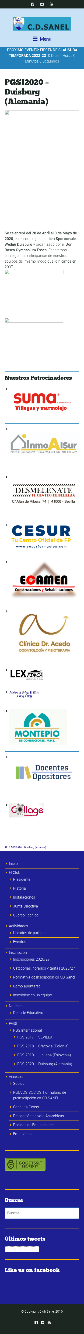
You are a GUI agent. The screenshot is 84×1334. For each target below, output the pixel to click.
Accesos (16, 1076)
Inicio (13, 863)
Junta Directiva (25, 906)
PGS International (27, 1030)
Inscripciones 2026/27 (31, 959)
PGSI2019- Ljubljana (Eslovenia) (44, 1055)
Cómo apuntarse (26, 986)
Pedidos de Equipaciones (33, 1124)
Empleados (22, 1133)
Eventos (19, 941)
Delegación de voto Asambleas (38, 1115)
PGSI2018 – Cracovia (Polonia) (43, 1046)
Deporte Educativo (28, 1012)
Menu (45, 39)
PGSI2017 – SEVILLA (34, 1037)
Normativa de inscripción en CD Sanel (44, 977)
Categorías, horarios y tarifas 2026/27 (44, 968)
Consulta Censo (26, 1106)
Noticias (15, 1005)
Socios (18, 1083)
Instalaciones (24, 897)
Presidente (21, 879)
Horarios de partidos (29, 932)
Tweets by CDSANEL (22, 1249)
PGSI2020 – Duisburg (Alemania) (44, 1063)
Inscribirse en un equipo (32, 995)
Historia (19, 888)
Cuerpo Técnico (25, 915)
